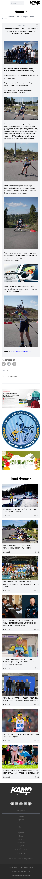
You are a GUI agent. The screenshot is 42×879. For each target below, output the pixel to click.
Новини (19, 17)
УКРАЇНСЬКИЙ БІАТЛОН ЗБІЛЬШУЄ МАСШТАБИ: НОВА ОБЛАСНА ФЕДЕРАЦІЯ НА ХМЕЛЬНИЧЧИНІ (20, 699)
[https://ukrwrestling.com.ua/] (21, 429)
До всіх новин (11, 376)
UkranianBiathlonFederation (21, 351)
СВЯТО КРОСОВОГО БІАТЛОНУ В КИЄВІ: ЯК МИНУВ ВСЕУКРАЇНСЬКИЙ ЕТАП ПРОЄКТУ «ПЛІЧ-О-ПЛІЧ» (21, 584)
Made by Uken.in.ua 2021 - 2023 (21, 871)
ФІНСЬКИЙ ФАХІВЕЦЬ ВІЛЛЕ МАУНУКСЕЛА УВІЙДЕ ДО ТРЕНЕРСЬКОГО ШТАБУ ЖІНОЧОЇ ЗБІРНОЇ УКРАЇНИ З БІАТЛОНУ (19, 622)
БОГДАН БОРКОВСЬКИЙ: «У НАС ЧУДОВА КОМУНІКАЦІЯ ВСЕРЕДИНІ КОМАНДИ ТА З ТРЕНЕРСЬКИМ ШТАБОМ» (18, 661)
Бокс (21, 836)
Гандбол (21, 846)
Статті (31, 17)
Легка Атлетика (21, 849)
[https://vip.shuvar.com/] (21, 460)
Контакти (21, 823)
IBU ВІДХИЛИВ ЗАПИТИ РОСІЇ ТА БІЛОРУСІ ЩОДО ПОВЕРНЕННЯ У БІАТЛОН (21, 510)
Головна (11, 17)
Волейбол (21, 842)
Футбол (21, 833)
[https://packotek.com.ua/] (21, 398)
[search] (21, 3)
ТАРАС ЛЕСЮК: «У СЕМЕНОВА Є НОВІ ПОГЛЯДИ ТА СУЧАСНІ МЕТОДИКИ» (21, 735)
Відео (25, 17)
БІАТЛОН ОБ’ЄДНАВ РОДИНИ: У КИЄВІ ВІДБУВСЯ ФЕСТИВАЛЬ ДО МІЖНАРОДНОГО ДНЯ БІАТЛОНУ (21, 772)
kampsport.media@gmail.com (22, 859)
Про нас (21, 820)
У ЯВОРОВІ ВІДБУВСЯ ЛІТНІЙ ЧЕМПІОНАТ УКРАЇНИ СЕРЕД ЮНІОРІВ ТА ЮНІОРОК (18, 546)
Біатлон (21, 839)
